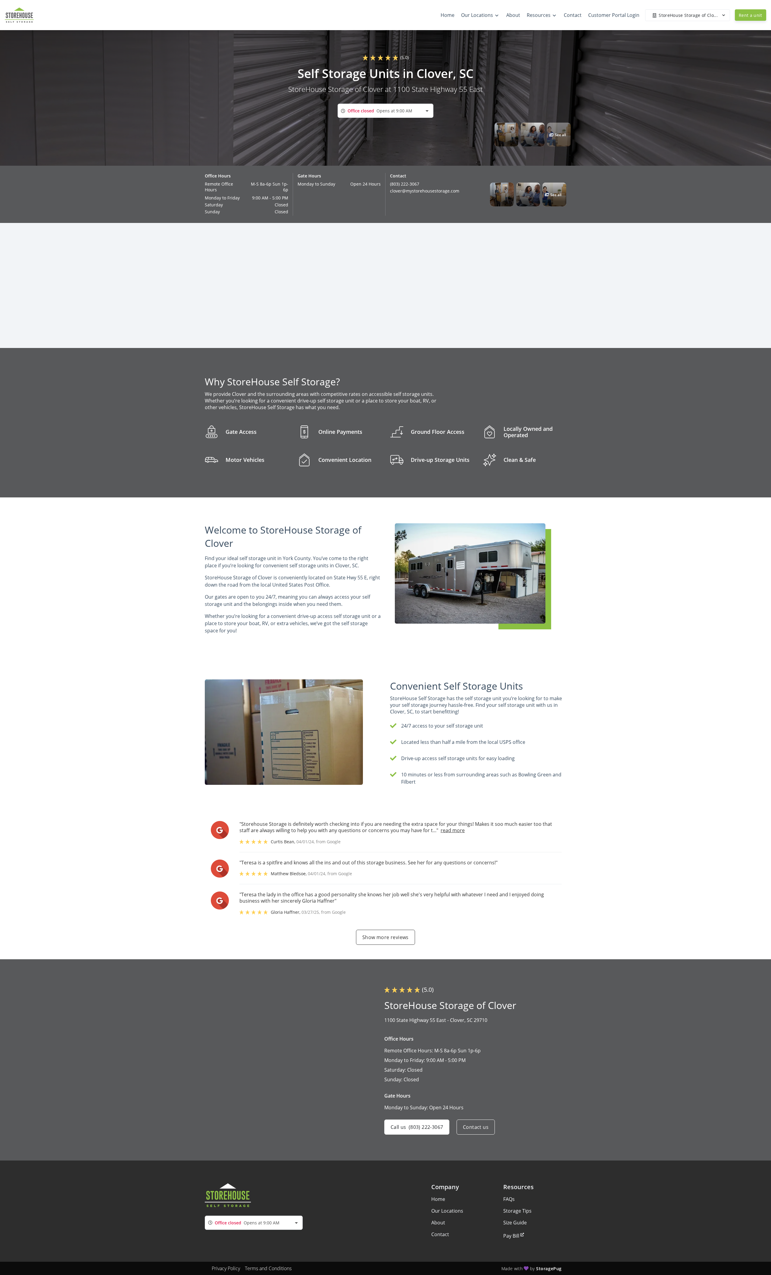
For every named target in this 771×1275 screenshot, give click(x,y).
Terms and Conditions (268, 1268)
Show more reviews (385, 937)
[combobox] (385, 111)
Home (438, 1199)
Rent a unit (750, 15)
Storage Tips (517, 1211)
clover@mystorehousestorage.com (424, 191)
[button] (506, 134)
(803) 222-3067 (404, 184)
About (438, 1222)
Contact (440, 1234)
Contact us (476, 1127)
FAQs (509, 1199)
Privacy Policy (226, 1268)
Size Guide (515, 1222)
